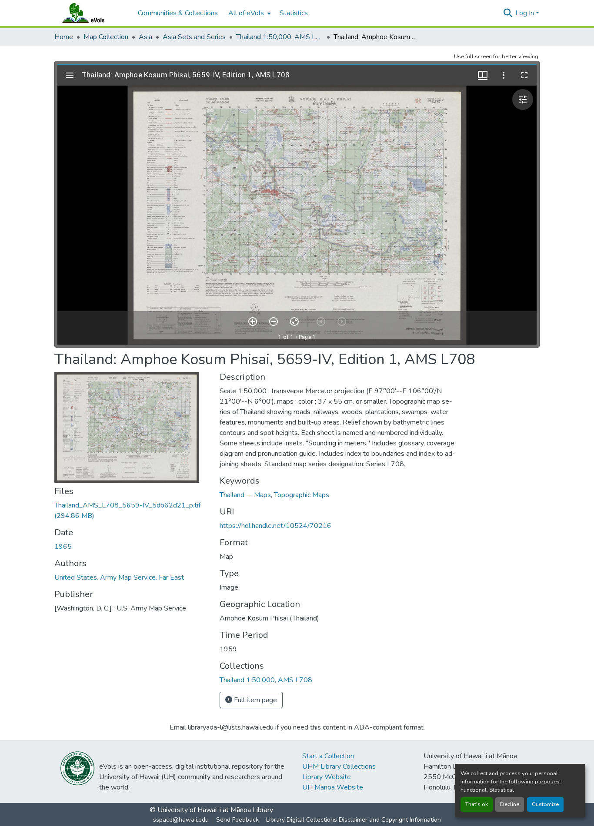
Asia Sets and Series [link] (194, 37)
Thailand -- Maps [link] (245, 495)
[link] (131, 510)
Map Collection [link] (105, 37)
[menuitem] (249, 13)
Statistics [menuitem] (294, 13)
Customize (545, 804)
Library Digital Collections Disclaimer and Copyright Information (353, 820)
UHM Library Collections (339, 766)
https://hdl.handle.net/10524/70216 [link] (275, 526)
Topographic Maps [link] (301, 495)
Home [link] (63, 37)
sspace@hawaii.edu (181, 820)
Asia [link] (145, 37)
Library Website (326, 777)
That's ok (476, 804)
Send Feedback (237, 820)
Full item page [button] (254, 700)
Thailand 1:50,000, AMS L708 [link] (279, 37)
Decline (509, 804)
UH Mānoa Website (332, 787)
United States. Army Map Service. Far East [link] (119, 577)
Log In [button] (525, 13)
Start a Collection (328, 756)
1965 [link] (63, 546)
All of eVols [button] (246, 13)
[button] (91, 13)
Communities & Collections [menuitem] (178, 13)
